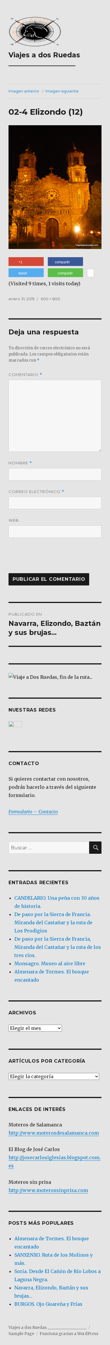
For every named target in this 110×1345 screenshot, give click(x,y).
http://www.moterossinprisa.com (48, 1190)
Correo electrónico (36, 491)
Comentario (25, 374)
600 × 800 (50, 298)
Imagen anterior (24, 91)
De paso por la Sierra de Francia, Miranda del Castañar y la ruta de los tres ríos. (57, 947)
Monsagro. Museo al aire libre (49, 963)
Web (14, 520)
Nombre (20, 463)
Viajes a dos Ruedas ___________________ (44, 59)
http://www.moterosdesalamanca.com (54, 1133)
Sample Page (21, 1333)
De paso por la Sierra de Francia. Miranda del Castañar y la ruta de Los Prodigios (53, 922)
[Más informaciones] (90, 273)
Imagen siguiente (62, 91)
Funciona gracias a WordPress (69, 1333)
